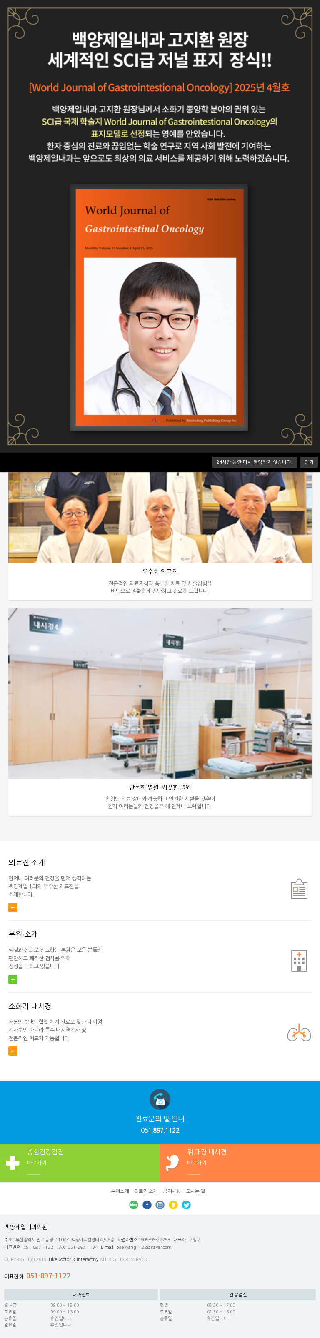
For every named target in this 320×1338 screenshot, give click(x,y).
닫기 (309, 462)
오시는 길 (195, 1191)
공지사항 (171, 1191)
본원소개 (120, 1191)
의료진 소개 (146, 1191)
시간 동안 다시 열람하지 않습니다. (254, 462)
